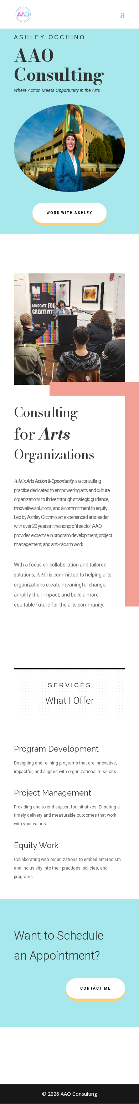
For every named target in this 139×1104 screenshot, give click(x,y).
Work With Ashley (69, 213)
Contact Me (95, 988)
